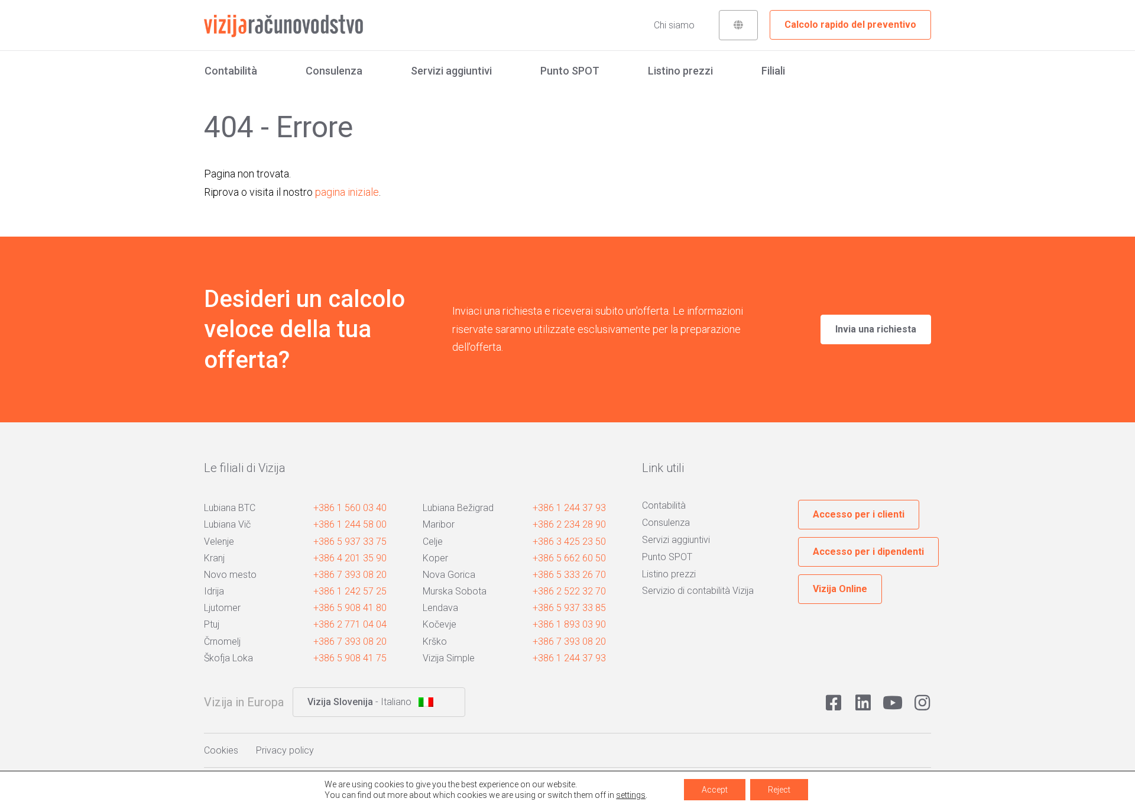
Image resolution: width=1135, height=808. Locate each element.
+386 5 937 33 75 (350, 541)
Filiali (773, 70)
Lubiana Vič (227, 524)
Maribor (439, 524)
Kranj (214, 558)
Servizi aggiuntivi (451, 70)
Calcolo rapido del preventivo (850, 24)
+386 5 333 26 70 (569, 574)
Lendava (440, 607)
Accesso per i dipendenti (868, 551)
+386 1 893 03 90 (569, 624)
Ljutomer (222, 607)
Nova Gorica (449, 574)
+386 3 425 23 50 (569, 541)
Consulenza (334, 70)
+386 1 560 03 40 (350, 507)
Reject (779, 789)
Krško (435, 641)
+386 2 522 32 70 (569, 591)
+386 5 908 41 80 (350, 607)
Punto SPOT (569, 70)
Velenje (219, 541)
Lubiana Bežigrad (458, 507)
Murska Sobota (455, 591)
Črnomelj (222, 641)
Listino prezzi (680, 70)
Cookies (221, 750)
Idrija (214, 591)
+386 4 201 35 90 (350, 558)
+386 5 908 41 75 (350, 658)
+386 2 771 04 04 (350, 624)
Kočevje (439, 624)
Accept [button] (715, 789)
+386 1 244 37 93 (569, 507)
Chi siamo (674, 25)
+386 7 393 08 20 (350, 574)
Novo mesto (230, 574)
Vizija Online (840, 588)
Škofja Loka (228, 658)
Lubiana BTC (229, 507)
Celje (433, 541)
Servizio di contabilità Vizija (698, 590)
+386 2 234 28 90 (569, 524)
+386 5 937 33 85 (569, 607)
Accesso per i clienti (858, 514)
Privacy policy (285, 750)
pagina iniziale (347, 192)
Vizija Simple (449, 658)
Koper (435, 558)
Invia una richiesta (875, 329)
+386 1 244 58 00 (350, 524)
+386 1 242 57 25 (350, 591)
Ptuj (211, 624)
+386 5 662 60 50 (569, 558)
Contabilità (231, 70)
